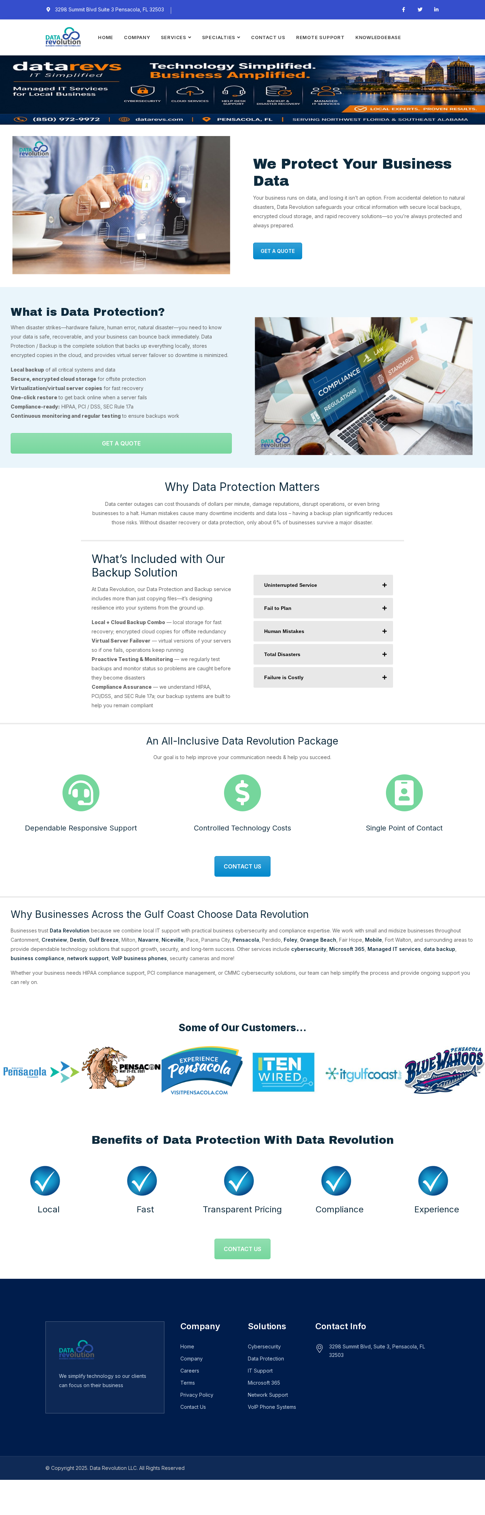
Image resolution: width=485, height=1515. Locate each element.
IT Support (260, 1371)
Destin (78, 940)
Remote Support (320, 37)
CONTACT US (242, 866)
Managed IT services (394, 949)
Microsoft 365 (347, 949)
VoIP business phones (139, 958)
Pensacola (246, 940)
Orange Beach (318, 940)
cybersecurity (308, 949)
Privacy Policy (196, 1395)
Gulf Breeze (104, 940)
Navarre (148, 940)
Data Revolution (69, 930)
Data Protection (266, 1359)
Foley (290, 940)
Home (105, 37)
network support (87, 958)
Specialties (219, 37)
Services (173, 37)
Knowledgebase (378, 37)
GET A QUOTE (278, 251)
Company (137, 37)
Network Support (268, 1395)
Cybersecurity (264, 1346)
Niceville (173, 940)
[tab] (323, 585)
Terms (187, 1383)
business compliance (37, 958)
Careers (189, 1371)
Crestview (54, 940)
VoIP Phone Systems (272, 1407)
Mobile (373, 940)
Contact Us (268, 37)
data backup (439, 949)
